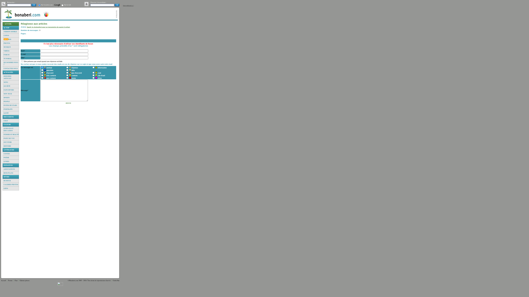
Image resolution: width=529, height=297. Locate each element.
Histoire (7, 146)
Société (7, 86)
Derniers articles (7, 77)
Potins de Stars (10, 105)
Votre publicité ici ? (128, 5)
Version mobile (10, 32)
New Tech (8, 94)
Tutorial (8, 58)
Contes (7, 154)
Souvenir (8, 142)
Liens (6, 188)
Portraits (8, 109)
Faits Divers (9, 90)
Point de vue (9, 138)
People (7, 101)
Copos (6, 35)
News (6, 82)
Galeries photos (11, 184)
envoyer (68, 103)
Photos (7, 43)
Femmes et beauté (11, 134)
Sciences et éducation (8, 129)
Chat (6, 121)
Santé (6, 113)
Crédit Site (116, 280)
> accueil (8, 24)
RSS (9, 39)
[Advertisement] (10, 233)
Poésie (6, 157)
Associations (9, 169)
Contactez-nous (11, 68)
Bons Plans (8, 173)
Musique (7, 47)
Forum (6, 55)
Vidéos (6, 51)
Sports (7, 98)
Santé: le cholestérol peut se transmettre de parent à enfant (48, 27)
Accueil (3, 280)
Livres (6, 161)
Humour (7, 181)
